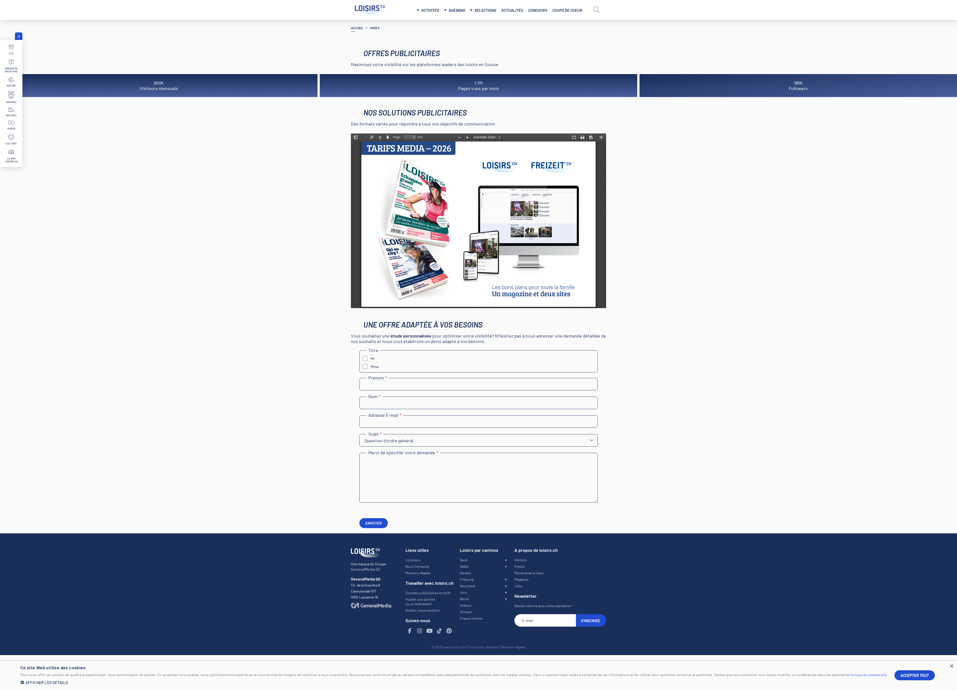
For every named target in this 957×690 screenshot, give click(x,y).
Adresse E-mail (384, 415)
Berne (464, 599)
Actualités (512, 10)
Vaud (463, 560)
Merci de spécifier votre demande (403, 452)
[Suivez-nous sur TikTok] (439, 631)
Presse (519, 566)
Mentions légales (418, 573)
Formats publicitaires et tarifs (428, 593)
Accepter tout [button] (914, 675)
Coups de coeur (567, 10)
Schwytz (466, 612)
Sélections (485, 10)
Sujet (375, 433)
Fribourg (466, 579)
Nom (374, 396)
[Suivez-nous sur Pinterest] (449, 631)
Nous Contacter (417, 566)
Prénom (377, 377)
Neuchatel (467, 586)
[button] (453, 682)
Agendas (457, 10)
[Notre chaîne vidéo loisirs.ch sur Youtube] (429, 631)
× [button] (951, 666)
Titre (373, 350)
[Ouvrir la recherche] (596, 9)
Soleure (465, 605)
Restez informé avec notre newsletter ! (543, 606)
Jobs (518, 586)
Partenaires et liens (529, 573)
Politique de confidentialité (869, 675)
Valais (464, 566)
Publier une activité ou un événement (420, 601)
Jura (463, 592)
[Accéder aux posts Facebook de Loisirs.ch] (409, 631)
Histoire (520, 560)
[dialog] (478, 675)
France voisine (471, 618)
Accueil (357, 28)
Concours (537, 10)
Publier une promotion (422, 610)
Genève (465, 573)
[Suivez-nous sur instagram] (419, 631)
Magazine (521, 579)
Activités (430, 10)
